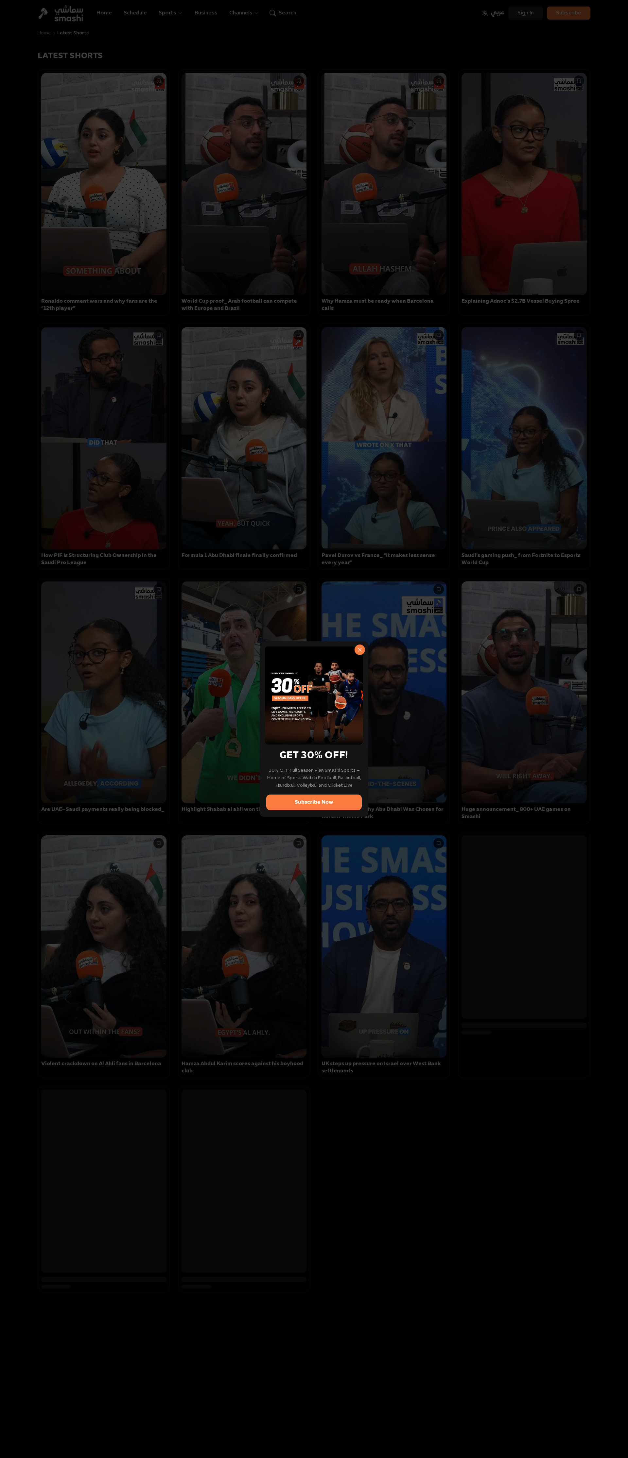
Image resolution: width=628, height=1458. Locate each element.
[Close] (360, 650)
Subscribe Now (314, 802)
